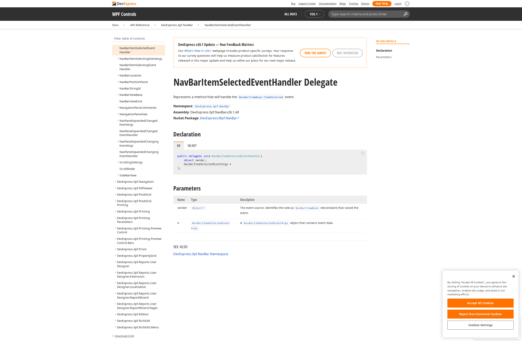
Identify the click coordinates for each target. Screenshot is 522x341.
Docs (115, 25)
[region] (480, 304)
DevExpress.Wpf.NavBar (218, 118)
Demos (365, 3)
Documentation (327, 3)
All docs (290, 14)
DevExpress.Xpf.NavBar (177, 25)
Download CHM (124, 336)
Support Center (307, 3)
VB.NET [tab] (192, 145)
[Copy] (363, 153)
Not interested (347, 53)
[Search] (405, 14)
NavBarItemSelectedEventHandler (228, 25)
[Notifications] (407, 3)
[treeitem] (140, 59)
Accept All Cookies (480, 303)
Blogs (343, 3)
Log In (398, 3)
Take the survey (315, 53)
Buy (293, 3)
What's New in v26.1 (198, 51)
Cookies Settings (480, 325)
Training (353, 3)
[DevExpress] (124, 4)
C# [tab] (178, 145)
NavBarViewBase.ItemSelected (261, 97)
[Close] (513, 276)
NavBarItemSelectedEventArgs (206, 164)
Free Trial (382, 4)
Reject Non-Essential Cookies (480, 314)
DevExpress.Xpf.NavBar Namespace (200, 254)
